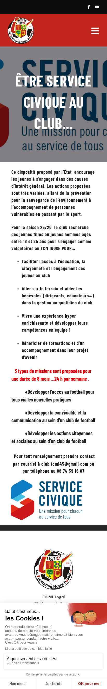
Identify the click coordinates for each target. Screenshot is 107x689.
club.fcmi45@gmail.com (64, 464)
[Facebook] (89, 7)
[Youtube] (97, 7)
